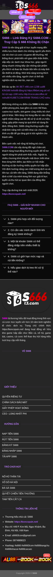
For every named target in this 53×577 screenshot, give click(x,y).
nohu (20, 94)
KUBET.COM (17, 98)
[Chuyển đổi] (5, 219)
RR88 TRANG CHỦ (34, 98)
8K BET (20, 87)
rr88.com (29, 87)
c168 (15, 94)
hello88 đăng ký (19, 90)
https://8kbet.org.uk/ (37, 90)
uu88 (42, 87)
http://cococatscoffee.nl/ (35, 94)
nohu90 (6, 98)
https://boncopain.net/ (14, 194)
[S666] (26, 5)
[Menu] (4, 4)
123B (36, 87)
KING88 (6, 90)
